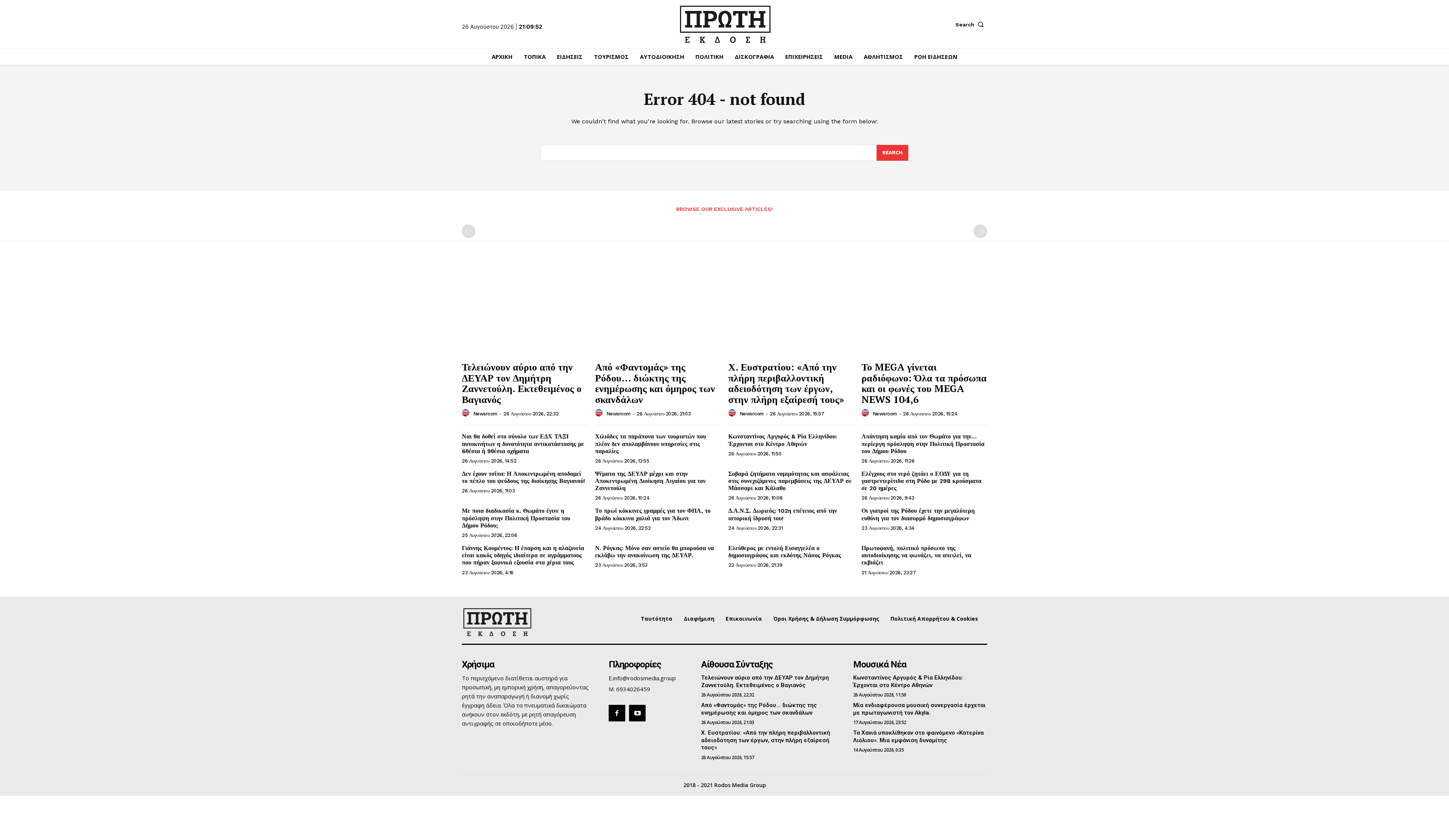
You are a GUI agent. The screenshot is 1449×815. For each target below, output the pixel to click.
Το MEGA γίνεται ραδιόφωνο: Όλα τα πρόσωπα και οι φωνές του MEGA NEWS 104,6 (924, 383)
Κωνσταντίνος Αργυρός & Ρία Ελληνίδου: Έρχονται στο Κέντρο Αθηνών (782, 440)
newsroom (485, 414)
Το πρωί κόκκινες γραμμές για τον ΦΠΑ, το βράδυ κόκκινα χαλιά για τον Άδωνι (653, 514)
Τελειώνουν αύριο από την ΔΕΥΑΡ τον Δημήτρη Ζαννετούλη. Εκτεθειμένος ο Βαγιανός (521, 383)
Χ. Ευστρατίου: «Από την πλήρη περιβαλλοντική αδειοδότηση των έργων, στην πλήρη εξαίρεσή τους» (786, 383)
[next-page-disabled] (980, 231)
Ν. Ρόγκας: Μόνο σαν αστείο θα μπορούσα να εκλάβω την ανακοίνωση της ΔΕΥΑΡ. (654, 551)
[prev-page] (468, 231)
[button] (971, 24)
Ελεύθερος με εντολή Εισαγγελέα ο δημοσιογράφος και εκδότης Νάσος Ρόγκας (784, 551)
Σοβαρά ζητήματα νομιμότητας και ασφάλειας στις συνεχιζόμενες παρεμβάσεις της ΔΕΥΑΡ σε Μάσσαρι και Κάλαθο (790, 481)
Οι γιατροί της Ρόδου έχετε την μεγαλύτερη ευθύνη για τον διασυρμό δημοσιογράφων (918, 514)
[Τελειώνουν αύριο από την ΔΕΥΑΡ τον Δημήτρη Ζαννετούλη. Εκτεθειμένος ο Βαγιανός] (525, 310)
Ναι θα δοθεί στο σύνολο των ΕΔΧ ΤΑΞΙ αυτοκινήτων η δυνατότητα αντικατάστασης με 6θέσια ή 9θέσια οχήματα (523, 443)
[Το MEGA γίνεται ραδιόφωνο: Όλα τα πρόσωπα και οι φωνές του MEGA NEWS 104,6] (924, 310)
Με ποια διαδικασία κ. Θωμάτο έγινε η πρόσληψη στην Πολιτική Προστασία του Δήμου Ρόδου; (516, 518)
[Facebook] (617, 713)
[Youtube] (637, 713)
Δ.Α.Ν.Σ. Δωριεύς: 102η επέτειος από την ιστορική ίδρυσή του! (782, 514)
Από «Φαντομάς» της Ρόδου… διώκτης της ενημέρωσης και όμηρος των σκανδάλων (655, 383)
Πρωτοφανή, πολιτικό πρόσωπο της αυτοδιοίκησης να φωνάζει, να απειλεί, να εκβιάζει (916, 555)
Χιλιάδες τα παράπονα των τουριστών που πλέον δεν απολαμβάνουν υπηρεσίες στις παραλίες (650, 443)
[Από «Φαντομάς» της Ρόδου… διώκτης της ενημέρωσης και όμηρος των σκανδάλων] (658, 310)
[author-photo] (467, 413)
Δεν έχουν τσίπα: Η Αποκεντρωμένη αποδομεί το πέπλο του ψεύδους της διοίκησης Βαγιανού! (523, 477)
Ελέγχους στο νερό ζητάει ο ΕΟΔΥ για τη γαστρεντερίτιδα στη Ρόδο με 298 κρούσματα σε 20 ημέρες (921, 481)
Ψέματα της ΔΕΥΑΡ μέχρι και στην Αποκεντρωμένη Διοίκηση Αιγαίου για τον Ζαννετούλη (650, 481)
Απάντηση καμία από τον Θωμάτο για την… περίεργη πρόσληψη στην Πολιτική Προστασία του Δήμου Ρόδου (922, 443)
